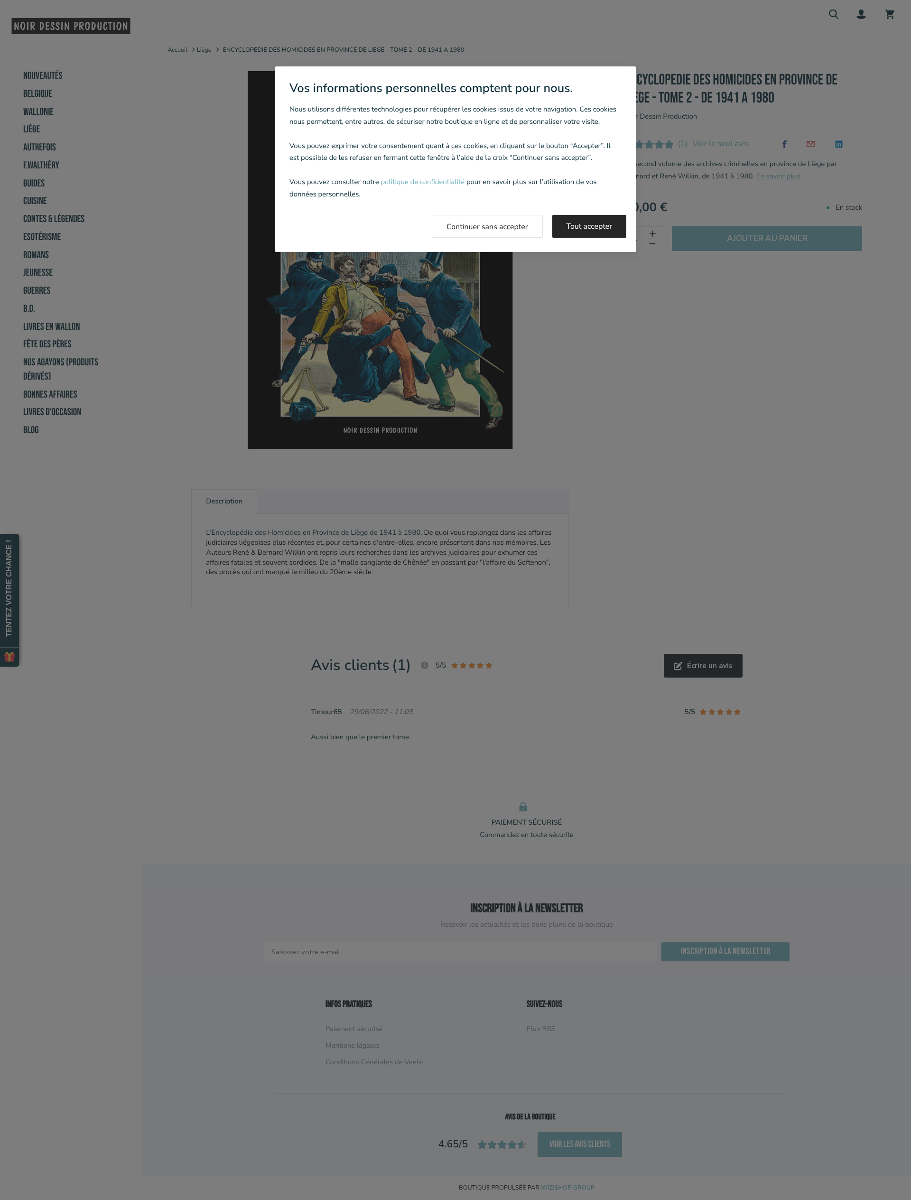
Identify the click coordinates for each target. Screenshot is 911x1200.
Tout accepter (590, 226)
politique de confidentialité (423, 182)
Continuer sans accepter (487, 227)
